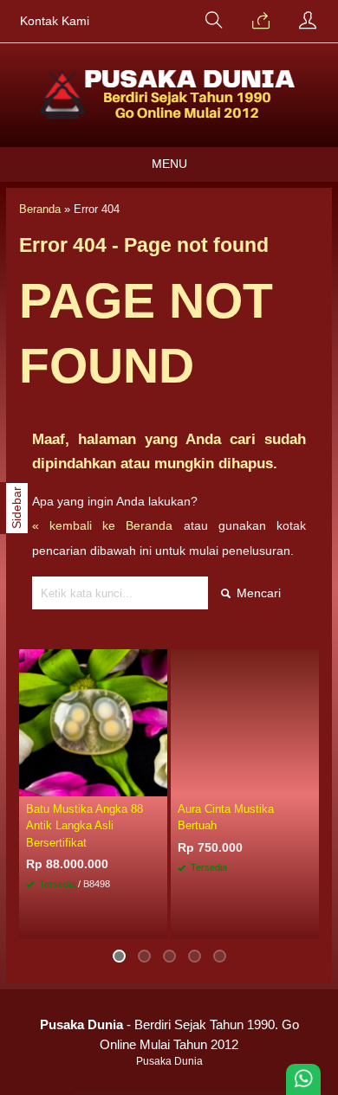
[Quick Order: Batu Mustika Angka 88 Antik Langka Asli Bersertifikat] (157, 782)
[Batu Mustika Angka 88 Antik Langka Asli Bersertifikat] (93, 722)
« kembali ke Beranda (102, 525)
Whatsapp (280, 921)
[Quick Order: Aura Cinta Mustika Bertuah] (308, 782)
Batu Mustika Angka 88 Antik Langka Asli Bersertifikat (84, 825)
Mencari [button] (257, 593)
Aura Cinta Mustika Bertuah (226, 817)
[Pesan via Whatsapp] (261, 21)
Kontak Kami (54, 21)
